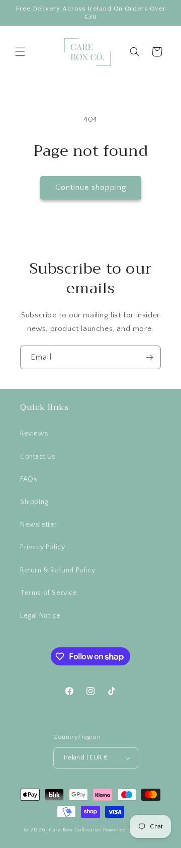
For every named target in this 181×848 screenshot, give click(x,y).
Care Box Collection (75, 830)
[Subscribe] (149, 357)
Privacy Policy (42, 547)
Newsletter (38, 525)
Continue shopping (90, 187)
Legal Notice (40, 616)
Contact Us (38, 457)
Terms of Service (48, 593)
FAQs (28, 479)
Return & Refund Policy (57, 570)
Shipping (34, 502)
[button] (20, 52)
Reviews (34, 434)
